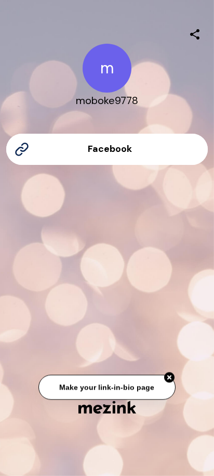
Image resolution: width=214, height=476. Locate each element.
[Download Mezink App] (107, 407)
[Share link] (195, 33)
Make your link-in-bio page (106, 387)
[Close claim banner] (169, 377)
